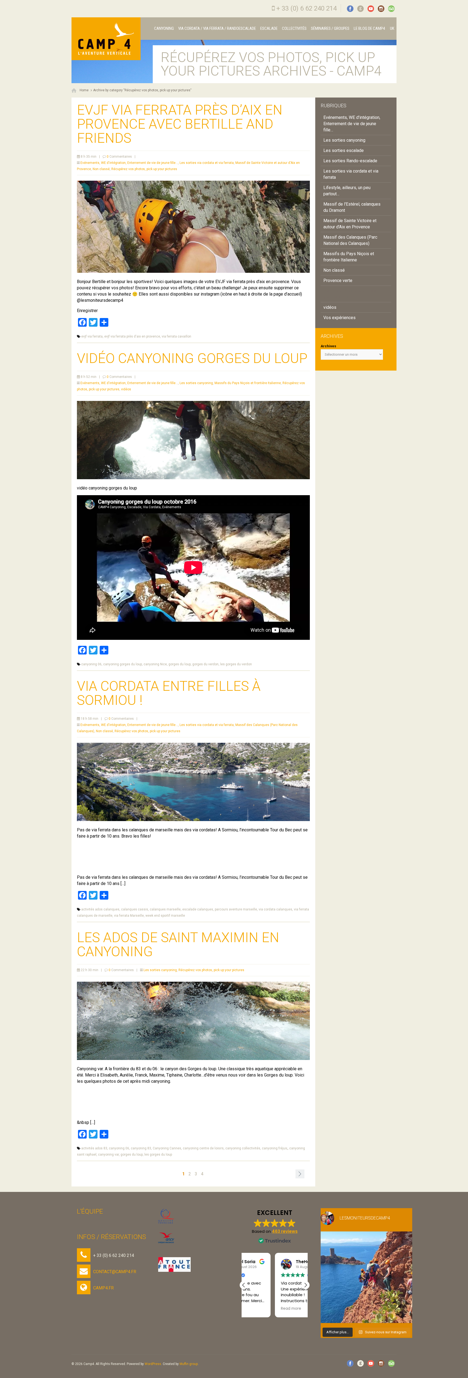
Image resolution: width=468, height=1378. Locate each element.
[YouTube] (371, 8)
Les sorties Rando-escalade (350, 160)
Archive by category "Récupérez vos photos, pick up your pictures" (142, 90)
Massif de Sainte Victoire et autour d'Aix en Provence (349, 223)
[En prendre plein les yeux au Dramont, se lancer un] (366, 1277)
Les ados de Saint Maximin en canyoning (178, 944)
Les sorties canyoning (196, 383)
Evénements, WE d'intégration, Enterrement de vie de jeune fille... (129, 163)
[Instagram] (381, 8)
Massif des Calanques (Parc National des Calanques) (350, 240)
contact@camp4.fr (114, 1271)
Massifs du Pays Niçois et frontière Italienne (247, 383)
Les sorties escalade (343, 150)
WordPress (153, 1364)
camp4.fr (103, 1288)
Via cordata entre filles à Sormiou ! (169, 693)
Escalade (269, 28)
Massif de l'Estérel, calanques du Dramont (352, 207)
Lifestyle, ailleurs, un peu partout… (346, 190)
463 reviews (285, 1231)
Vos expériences (339, 317)
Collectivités (294, 28)
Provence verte (337, 280)
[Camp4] (106, 38)
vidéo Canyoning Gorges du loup (192, 358)
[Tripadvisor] (391, 8)
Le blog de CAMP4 (369, 28)
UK (391, 28)
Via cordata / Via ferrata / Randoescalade (217, 28)
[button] (305, 1285)
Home (84, 90)
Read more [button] (260, 1308)
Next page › (299, 1173)
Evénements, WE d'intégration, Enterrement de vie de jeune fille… (351, 123)
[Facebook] (350, 8)
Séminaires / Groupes (330, 28)
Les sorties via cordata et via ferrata (207, 163)
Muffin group (189, 1364)
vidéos (126, 389)
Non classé (101, 169)
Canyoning (164, 28)
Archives (328, 346)
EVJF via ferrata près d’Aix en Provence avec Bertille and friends (179, 124)
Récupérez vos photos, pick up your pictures (144, 169)
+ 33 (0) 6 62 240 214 (306, 8)
